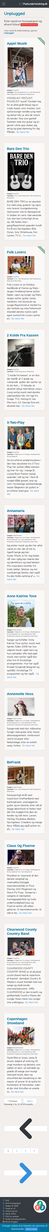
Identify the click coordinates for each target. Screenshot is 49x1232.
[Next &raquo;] (25, 1173)
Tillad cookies (31, 1229)
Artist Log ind (11, 1211)
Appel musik (17, 43)
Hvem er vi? (10, 1208)
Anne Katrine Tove (22, 596)
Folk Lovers (16, 252)
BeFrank (14, 762)
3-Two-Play (15, 422)
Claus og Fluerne (21, 846)
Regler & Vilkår (11, 1206)
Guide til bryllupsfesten (15, 1219)
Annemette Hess (20, 694)
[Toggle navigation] (4, 4)
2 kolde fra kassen (23, 335)
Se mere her (22, 132)
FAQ (7, 1200)
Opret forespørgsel (29, 24)
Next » (30, 1101)
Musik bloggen (11, 1221)
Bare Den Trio (18, 149)
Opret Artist (10, 1213)
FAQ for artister (12, 1216)
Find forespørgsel (13, 1203)
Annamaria (15, 511)
